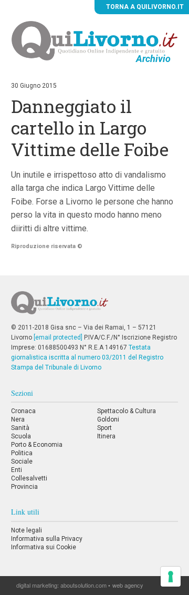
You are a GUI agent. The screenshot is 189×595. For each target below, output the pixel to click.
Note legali (26, 530)
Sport (104, 428)
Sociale (22, 461)
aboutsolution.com (83, 585)
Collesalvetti (29, 478)
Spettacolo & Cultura (126, 411)
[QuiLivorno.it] (94, 307)
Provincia (24, 486)
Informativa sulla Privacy (46, 538)
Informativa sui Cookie (43, 547)
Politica (22, 453)
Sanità (20, 428)
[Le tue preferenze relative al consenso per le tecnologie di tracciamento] (171, 577)
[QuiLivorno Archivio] (95, 40)
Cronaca (23, 411)
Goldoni (108, 419)
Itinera (106, 436)
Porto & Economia (36, 444)
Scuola (21, 436)
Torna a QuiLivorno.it (144, 7)
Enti (16, 470)
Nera (18, 419)
